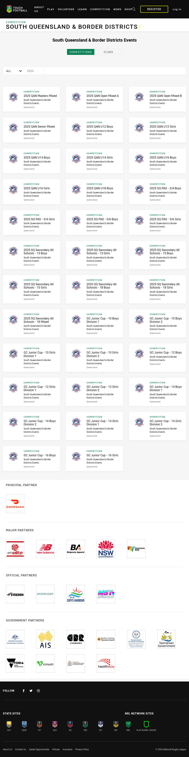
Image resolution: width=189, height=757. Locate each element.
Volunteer (66, 9)
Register (154, 9)
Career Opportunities (39, 749)
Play (50, 9)
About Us (39, 9)
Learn (82, 9)
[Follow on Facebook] (23, 690)
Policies (56, 749)
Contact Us (20, 749)
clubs (108, 52)
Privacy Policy (82, 749)
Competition (100, 9)
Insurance (67, 749)
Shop (128, 9)
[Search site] (134, 9)
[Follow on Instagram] (38, 690)
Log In (177, 9)
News (117, 9)
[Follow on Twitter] (31, 690)
